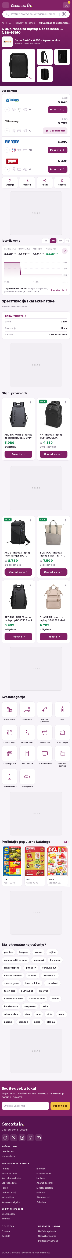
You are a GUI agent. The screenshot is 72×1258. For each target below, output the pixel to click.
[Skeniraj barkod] (64, 14)
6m (60, 240)
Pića (62, 719)
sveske (38, 952)
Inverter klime (44, 1173)
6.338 (62, 161)
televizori (9, 990)
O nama (6, 1231)
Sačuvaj (62, 184)
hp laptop (55, 960)
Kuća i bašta (62, 742)
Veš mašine (8, 1197)
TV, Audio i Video (44, 763)
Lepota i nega (9, 742)
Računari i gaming (62, 764)
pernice (8, 952)
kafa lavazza (11, 1006)
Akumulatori (43, 1197)
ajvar (27, 1014)
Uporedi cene (52, 454)
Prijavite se (60, 1105)
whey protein (11, 1014)
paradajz (23, 1021)
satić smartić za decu (15, 960)
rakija (45, 1006)
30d (45, 240)
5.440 (62, 100)
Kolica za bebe (9, 1173)
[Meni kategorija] (5, 5)
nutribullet (27, 990)
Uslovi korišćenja (47, 1236)
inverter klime (32, 983)
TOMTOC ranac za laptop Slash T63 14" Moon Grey (52, 554)
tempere (23, 952)
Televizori (42, 1202)
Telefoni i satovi (9, 786)
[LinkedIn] (22, 1137)
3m (53, 240)
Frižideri (41, 1192)
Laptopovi (42, 1178)
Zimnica (6, 1218)
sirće (49, 1014)
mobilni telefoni (13, 975)
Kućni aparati (9, 763)
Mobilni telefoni (45, 1187)
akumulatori (50, 975)
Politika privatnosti (48, 1240)
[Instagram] (30, 1137)
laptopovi (39, 960)
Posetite (17, 454)
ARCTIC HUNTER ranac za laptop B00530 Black (18, 619)
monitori (32, 975)
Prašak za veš (9, 1192)
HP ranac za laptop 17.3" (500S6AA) (51, 436)
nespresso (29, 1006)
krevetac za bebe (13, 998)
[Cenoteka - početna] (36, 5)
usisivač (43, 990)
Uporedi (27, 184)
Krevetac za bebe (11, 1178)
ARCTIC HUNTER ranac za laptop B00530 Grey (18, 436)
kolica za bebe (37, 998)
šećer (62, 1014)
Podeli (45, 184)
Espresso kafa (9, 1182)
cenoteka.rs (8, 1151)
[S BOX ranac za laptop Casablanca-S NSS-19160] (18, 65)
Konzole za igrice (11, 1202)
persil (37, 1021)
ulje (38, 1014)
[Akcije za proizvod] (31, 53)
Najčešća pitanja (47, 1231)
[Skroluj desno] (66, 866)
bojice (52, 952)
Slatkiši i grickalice (44, 720)
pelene (55, 998)
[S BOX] (7, 41)
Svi (65, 841)
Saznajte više (57, 290)
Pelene (5, 1168)
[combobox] (34, 14)
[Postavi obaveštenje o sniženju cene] (65, 251)
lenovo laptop (11, 967)
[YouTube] (38, 1137)
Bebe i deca (45, 742)
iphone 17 (31, 967)
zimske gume (11, 983)
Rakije (5, 1187)
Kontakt (6, 1236)
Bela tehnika (27, 763)
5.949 (62, 142)
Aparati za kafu (45, 1182)
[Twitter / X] (13, 1137)
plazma (51, 1021)
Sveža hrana (9, 719)
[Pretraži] (7, 14)
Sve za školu (8, 1213)
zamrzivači (52, 983)
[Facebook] (5, 1137)
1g (67, 240)
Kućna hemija (27, 742)
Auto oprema (27, 786)
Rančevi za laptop (25, 22)
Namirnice (27, 719)
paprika (8, 1021)
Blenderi (41, 1168)
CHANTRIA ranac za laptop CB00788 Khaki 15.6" (53, 619)
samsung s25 (49, 967)
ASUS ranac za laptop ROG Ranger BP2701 (17, 554)
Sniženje (10, 184)
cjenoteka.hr (8, 1156)
